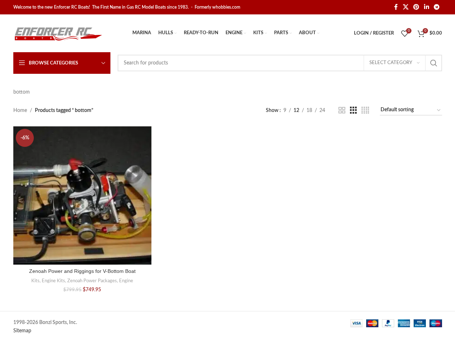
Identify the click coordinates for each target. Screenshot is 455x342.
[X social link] (405, 7)
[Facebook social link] (396, 7)
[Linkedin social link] (426, 7)
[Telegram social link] (436, 7)
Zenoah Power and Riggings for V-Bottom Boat (82, 271)
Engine (126, 280)
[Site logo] (58, 33)
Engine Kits (53, 280)
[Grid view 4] (365, 110)
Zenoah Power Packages (92, 280)
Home (20, 110)
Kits (35, 280)
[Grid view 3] (353, 110)
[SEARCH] (434, 63)
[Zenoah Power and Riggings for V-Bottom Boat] (82, 195)
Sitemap (22, 330)
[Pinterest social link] (416, 7)
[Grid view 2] (341, 110)
